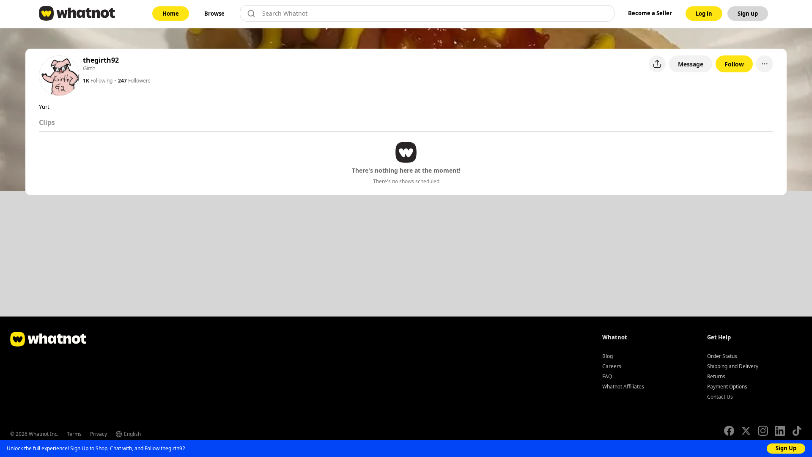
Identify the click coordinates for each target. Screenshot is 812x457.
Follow (734, 64)
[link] (170, 13)
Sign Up (786, 448)
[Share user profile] (657, 63)
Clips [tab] (47, 122)
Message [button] (690, 64)
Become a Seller (650, 13)
